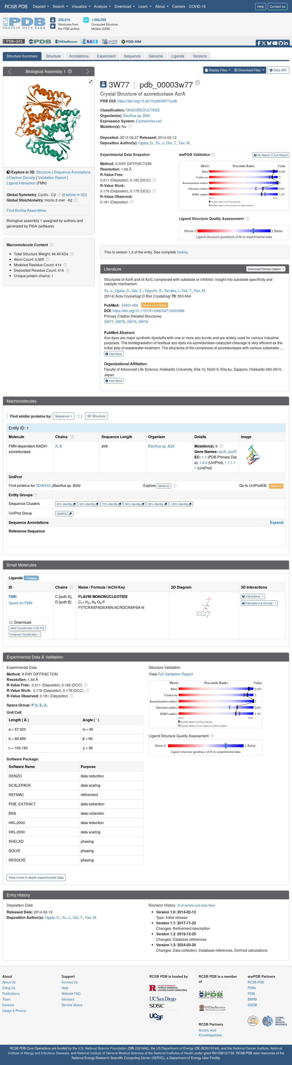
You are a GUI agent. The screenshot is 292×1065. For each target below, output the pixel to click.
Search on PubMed (155, 305)
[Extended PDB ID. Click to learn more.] (197, 82)
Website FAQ (71, 993)
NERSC (158, 1057)
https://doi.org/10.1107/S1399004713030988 (148, 310)
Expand (276, 522)
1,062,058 (98, 19)
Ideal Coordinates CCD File (27, 628)
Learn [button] (143, 6)
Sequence (132, 56)
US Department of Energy (174, 1048)
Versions (200, 56)
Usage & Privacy (14, 1010)
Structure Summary (22, 56)
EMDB (252, 1005)
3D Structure (96, 416)
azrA (222, 451)
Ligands (177, 56)
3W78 (120, 321)
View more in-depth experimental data (36, 877)
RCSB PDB (16, 6)
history (182, 252)
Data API (280, 70)
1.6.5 (203, 462)
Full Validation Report (175, 674)
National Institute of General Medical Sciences (110, 1053)
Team (6, 999)
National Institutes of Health (173, 1053)
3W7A (143, 321)
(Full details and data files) (196, 905)
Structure (53, 56)
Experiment (106, 56)
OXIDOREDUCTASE (143, 110)
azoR (232, 451)
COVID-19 (197, 6)
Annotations (79, 56)
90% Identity (133, 504)
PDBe (252, 987)
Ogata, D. (146, 142)
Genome (156, 56)
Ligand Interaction (21, 183)
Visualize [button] (80, 6)
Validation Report (52, 177)
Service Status (72, 1005)
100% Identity (179, 504)
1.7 (204, 457)
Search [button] (59, 6)
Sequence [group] (62, 416)
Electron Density (21, 177)
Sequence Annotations (72, 172)
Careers (178, 6)
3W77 (109, 321)
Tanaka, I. (172, 290)
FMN (13, 596)
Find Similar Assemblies (26, 210)
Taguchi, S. (153, 290)
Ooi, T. (171, 142)
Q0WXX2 (43, 485)
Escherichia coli (149, 121)
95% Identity (155, 504)
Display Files (218, 70)
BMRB (252, 999)
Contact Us (70, 982)
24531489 (130, 305)
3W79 (131, 321)
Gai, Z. (137, 290)
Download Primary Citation (265, 269)
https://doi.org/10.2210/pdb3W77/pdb (147, 100)
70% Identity (109, 504)
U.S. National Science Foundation (102, 1048)
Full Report (281, 155)
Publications (11, 993)
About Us (9, 982)
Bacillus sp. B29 (136, 115)
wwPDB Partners (261, 976)
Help (260, 6)
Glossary (68, 999)
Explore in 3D (74, 194)
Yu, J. (160, 142)
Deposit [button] (39, 6)
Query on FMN (20, 602)
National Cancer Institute (251, 1048)
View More (115, 354)
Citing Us (8, 987)
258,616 (64, 19)
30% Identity (64, 504)
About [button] (160, 6)
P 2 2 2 (39, 705)
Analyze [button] (101, 6)
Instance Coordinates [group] (24, 634)
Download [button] (123, 6)
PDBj (251, 993)
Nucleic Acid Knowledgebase (210, 1032)
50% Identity (87, 504)
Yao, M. (184, 142)
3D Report (263, 155)
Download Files (249, 70)
